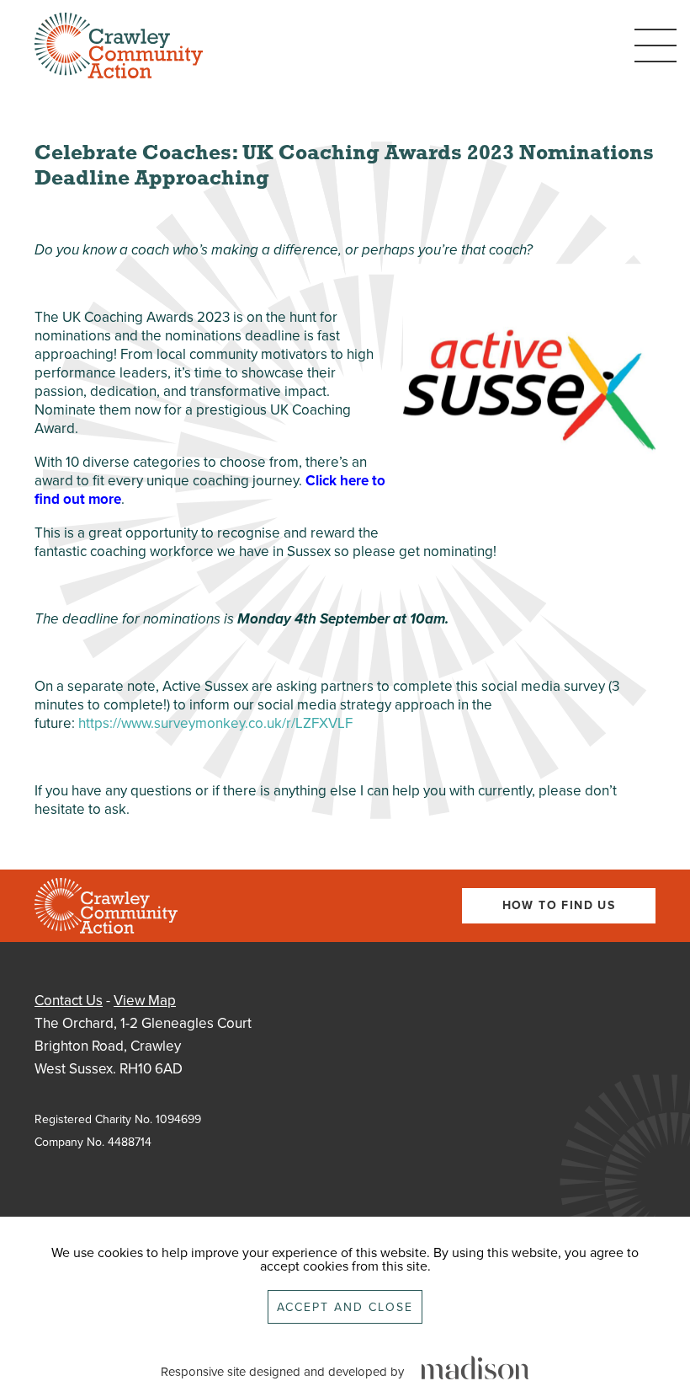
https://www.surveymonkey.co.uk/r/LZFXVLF (215, 723)
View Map (145, 1000)
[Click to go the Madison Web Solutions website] (475, 1369)
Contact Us (68, 1000)
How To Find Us (559, 905)
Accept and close (345, 1307)
